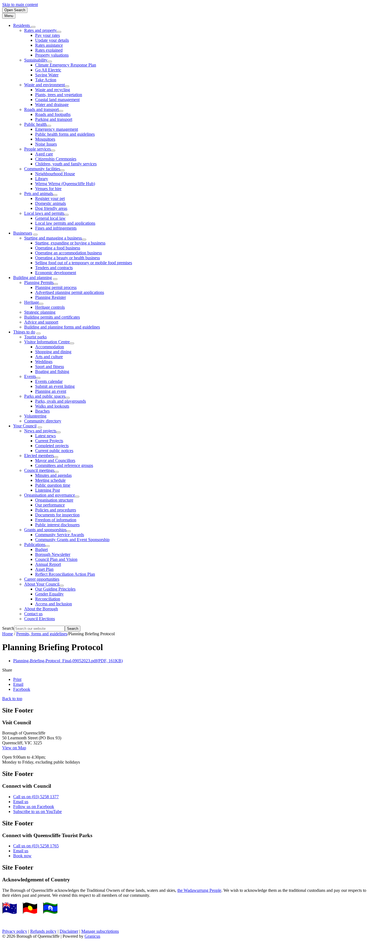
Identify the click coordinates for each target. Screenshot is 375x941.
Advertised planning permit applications (69, 292)
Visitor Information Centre (47, 341)
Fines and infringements (56, 228)
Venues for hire (48, 188)
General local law (50, 218)
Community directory (42, 421)
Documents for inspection (57, 515)
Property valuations (52, 55)
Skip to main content (20, 4)
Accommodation (49, 346)
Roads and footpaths (53, 114)
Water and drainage (52, 104)
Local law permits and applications (65, 223)
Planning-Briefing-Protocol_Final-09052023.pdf (68, 660)
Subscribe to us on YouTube (37, 811)
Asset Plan (44, 569)
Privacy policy (14, 931)
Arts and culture (49, 356)
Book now (22, 855)
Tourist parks (35, 337)
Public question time (52, 485)
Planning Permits (39, 282)
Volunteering (35, 416)
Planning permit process (56, 287)
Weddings (43, 361)
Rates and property (40, 30)
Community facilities (42, 168)
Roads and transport (41, 109)
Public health (35, 124)
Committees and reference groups (64, 465)
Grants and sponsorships (45, 529)
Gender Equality (49, 594)
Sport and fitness (49, 366)
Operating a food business (57, 248)
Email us (20, 801)
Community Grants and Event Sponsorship (72, 539)
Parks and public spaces (44, 396)
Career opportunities (41, 579)
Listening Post (47, 490)
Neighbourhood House (55, 173)
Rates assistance (49, 45)
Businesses (22, 233)
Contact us (33, 613)
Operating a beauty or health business (67, 257)
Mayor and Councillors (55, 460)
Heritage (31, 302)
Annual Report (48, 564)
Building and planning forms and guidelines (62, 327)
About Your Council (41, 584)
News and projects (40, 430)
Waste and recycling (52, 89)
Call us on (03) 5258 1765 (36, 845)
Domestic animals (50, 203)
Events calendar (49, 381)
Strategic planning (39, 312)
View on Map (14, 747)
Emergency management (56, 129)
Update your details (52, 40)
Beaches (42, 411)
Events (30, 376)
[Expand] (33, 27)
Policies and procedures (55, 510)
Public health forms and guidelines (65, 134)
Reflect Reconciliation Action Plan (65, 574)
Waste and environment (44, 84)
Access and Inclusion (53, 604)
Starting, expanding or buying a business (70, 243)
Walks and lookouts (52, 406)
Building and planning (32, 277)
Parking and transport (53, 119)
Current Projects (49, 440)
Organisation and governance (49, 495)
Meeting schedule (50, 480)
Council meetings (39, 470)
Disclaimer (69, 931)
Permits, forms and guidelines (41, 633)
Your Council (25, 426)
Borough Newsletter (52, 554)
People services (37, 149)
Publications (34, 544)
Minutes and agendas (53, 475)
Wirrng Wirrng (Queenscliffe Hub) (65, 183)
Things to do (24, 332)
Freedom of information (55, 519)
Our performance (50, 505)
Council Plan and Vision (56, 559)
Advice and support (41, 322)
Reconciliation (47, 599)
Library (41, 178)
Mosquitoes (45, 139)
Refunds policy (43, 931)
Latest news (45, 435)
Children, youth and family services (66, 164)
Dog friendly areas (51, 208)
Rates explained (49, 50)
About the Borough (41, 608)
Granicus (92, 936)
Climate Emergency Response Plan (65, 65)
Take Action (45, 79)
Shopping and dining (53, 351)
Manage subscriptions (100, 931)
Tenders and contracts (54, 267)
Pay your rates (47, 35)
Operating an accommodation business (68, 252)
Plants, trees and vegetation (58, 94)
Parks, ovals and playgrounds (60, 401)
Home (7, 633)
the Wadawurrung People (199, 890)
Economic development (55, 272)
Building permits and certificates (52, 317)
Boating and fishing (52, 371)
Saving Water (46, 75)
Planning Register (50, 297)
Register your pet (50, 198)
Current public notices (54, 450)
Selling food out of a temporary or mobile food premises (83, 262)
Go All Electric (48, 70)
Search (8, 628)
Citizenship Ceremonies (55, 159)
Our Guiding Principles (55, 589)
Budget (41, 549)
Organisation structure (54, 500)
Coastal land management (57, 99)
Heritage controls (50, 307)
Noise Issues (46, 144)
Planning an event (50, 391)
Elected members (39, 455)
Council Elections (39, 618)
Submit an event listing (55, 386)
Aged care (44, 154)
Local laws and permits (44, 213)
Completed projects (52, 445)
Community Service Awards (59, 534)
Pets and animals (38, 193)
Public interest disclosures (57, 524)
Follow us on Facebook (33, 806)
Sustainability (35, 60)
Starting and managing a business (53, 238)
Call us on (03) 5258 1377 (36, 796)
